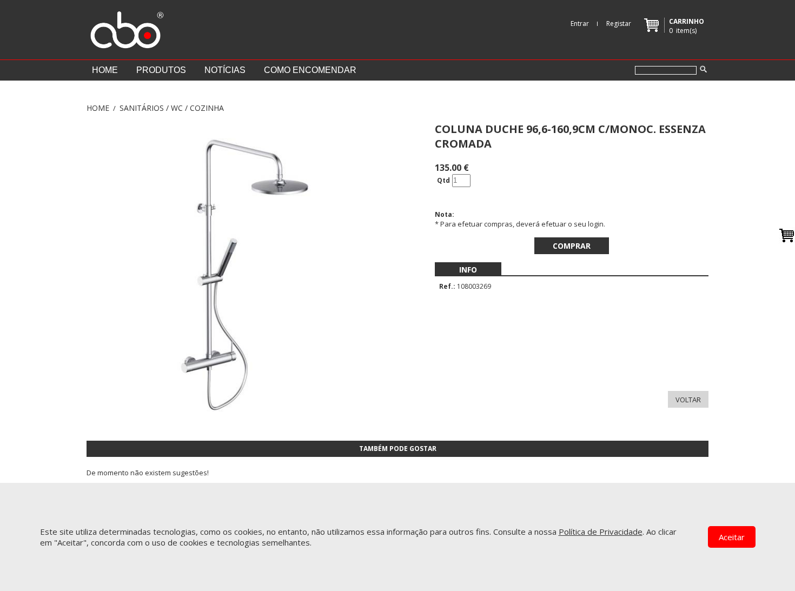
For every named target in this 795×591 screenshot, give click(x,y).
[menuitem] (468, 269)
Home (105, 70)
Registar (618, 23)
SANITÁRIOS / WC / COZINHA (172, 108)
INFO (468, 269)
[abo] (125, 27)
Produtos (161, 70)
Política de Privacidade (600, 531)
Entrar (580, 23)
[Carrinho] (787, 235)
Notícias (225, 70)
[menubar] (468, 269)
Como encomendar (310, 70)
